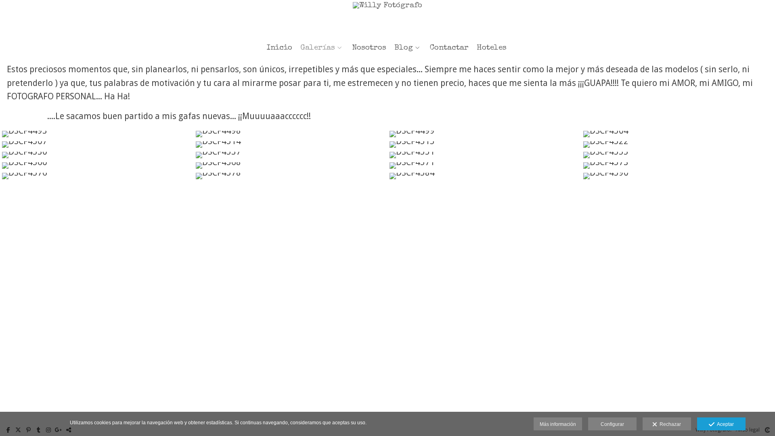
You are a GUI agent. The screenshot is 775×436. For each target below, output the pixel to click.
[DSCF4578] (290, 176)
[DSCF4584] (484, 176)
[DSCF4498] (290, 134)
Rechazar (669, 424)
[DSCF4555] (678, 155)
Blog (403, 48)
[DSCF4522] (678, 144)
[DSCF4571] (484, 165)
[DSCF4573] (678, 165)
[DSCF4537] (290, 155)
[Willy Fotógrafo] (387, 19)
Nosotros (369, 48)
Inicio (279, 48)
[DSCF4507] (97, 144)
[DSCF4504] (678, 134)
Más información (558, 424)
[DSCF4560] (97, 165)
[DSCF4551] (484, 155)
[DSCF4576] (97, 176)
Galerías (317, 48)
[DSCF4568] (290, 165)
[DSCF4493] (97, 134)
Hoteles (492, 48)
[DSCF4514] (290, 144)
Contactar (449, 48)
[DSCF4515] (484, 144)
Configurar (612, 424)
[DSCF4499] (484, 134)
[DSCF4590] (678, 176)
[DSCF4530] (97, 155)
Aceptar (724, 424)
